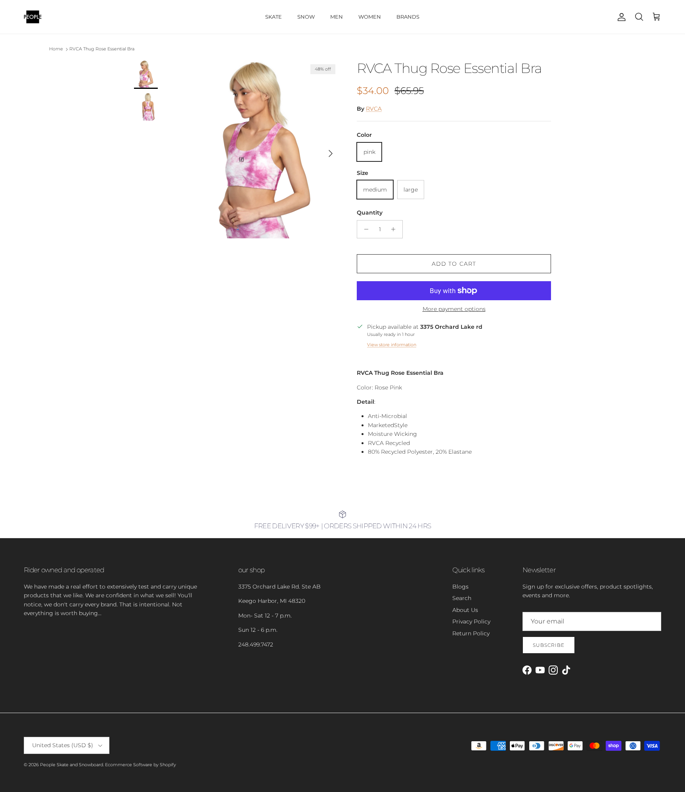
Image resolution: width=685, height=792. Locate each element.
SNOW (306, 16)
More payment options (454, 309)
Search (461, 598)
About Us (465, 610)
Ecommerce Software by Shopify (140, 764)
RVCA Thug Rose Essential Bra (101, 49)
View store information (391, 344)
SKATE (273, 16)
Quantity (370, 212)
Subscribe (548, 645)
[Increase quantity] (395, 229)
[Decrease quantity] (364, 229)
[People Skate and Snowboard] (33, 17)
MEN (336, 16)
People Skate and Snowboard (71, 764)
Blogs (460, 586)
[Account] (620, 17)
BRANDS (407, 16)
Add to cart (454, 263)
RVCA (374, 108)
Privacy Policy (471, 621)
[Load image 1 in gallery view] (264, 149)
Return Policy (471, 633)
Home (56, 49)
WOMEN (369, 16)
